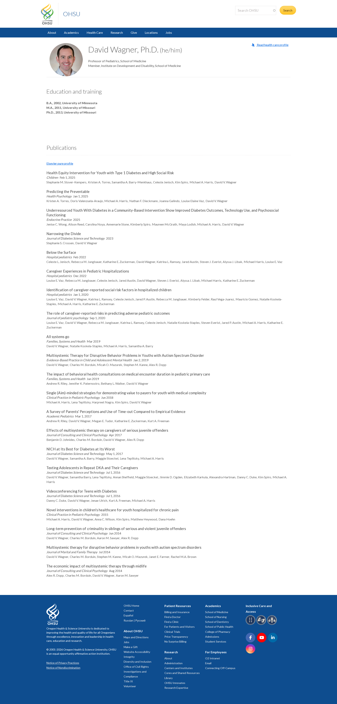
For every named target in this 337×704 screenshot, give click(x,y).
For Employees (216, 652)
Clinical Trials (172, 631)
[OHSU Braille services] (251, 624)
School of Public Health (219, 626)
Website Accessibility (137, 651)
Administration (173, 663)
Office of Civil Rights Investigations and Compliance (136, 671)
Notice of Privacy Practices (62, 662)
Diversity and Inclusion (137, 661)
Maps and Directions (136, 637)
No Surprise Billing (175, 641)
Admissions (212, 636)
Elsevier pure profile (59, 163)
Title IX (128, 681)
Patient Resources (177, 606)
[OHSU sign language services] (261, 624)
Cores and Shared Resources (182, 673)
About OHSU (133, 631)
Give (134, 32)
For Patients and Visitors (179, 626)
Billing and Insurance (177, 612)
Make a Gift (131, 647)
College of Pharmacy (217, 631)
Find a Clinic (171, 621)
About (52, 32)
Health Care (95, 32)
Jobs (169, 32)
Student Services (215, 641)
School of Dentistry (217, 621)
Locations (151, 32)
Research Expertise (176, 687)
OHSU (71, 14)
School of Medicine (216, 612)
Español (128, 615)
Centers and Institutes (178, 668)
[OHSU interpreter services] (272, 624)
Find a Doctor (172, 617)
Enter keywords (247, 17)
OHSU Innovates (174, 682)
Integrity (129, 656)
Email (208, 663)
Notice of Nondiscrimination (63, 667)
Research (117, 32)
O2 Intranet (212, 658)
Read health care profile (272, 45)
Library (168, 678)
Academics (71, 32)
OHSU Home (131, 605)
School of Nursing (216, 617)
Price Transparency (176, 636)
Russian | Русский (134, 620)
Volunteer (130, 686)
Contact (129, 610)
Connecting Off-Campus (220, 668)
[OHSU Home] (49, 14)
